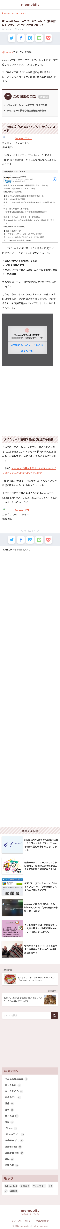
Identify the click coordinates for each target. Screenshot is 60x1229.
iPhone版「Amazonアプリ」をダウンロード (29, 104)
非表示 (44, 96)
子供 (50, 1186)
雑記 (9, 1159)
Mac (9, 1122)
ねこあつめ (25, 1186)
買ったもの (12, 1085)
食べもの (11, 1115)
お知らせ (11, 1165)
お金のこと (12, 1097)
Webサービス (14, 1140)
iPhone (11, 1128)
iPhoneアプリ (23, 549)
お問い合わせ (42, 1220)
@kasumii (7, 52)
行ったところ (14, 1091)
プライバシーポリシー (22, 1220)
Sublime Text (11, 1186)
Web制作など (14, 1152)
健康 (9, 1103)
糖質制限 (13, 1191)
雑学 (9, 1109)
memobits (30, 4)
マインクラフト (39, 1186)
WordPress (13, 1146)
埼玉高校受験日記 (16, 1078)
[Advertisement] (30, 399)
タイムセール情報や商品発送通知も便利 (26, 110)
